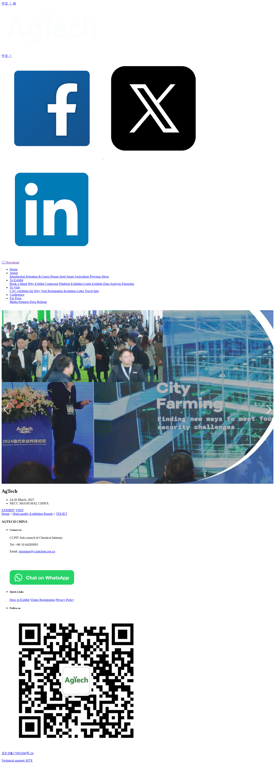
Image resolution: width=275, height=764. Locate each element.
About (14, 273)
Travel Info (92, 291)
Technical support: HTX (17, 760)
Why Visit (41, 291)
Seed (62, 276)
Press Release (38, 302)
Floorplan (128, 283)
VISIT (20, 510)
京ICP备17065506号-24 (17, 753)
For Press (16, 298)
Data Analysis (112, 283)
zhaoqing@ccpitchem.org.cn (37, 551)
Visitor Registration (42, 600)
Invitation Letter (74, 291)
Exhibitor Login (81, 283)
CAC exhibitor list (22, 291)
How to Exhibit (19, 600)
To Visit (15, 287)
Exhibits (97, 283)
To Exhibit (16, 280)
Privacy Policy (65, 600)
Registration (56, 291)
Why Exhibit (36, 283)
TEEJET (61, 513)
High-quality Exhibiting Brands (33, 513)
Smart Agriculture (78, 276)
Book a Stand (19, 283)
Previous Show (99, 276)
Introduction (18, 276)
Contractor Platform (58, 283)
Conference (17, 294)
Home (14, 269)
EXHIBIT (8, 510)
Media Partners (20, 302)
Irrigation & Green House (42, 276)
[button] (268, 409)
